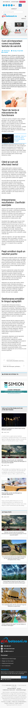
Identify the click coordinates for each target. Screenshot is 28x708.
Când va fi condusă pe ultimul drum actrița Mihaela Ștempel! (13, 429)
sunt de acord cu (14, 679)
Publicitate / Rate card (9, 690)
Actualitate (5, 52)
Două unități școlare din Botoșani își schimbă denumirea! (12, 493)
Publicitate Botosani (7, 663)
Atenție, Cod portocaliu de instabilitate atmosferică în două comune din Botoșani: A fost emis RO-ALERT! (14, 461)
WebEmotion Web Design (9, 658)
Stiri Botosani (7, 50)
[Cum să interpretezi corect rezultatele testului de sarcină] (14, 99)
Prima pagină (12, 688)
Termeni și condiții (6, 701)
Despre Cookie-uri (9, 703)
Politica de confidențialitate (19, 679)
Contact (19, 688)
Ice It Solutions (6, 665)
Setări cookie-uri (19, 703)
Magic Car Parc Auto (7, 661)
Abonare (24, 677)
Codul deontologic (21, 690)
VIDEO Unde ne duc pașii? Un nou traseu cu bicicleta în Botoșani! (14, 624)
